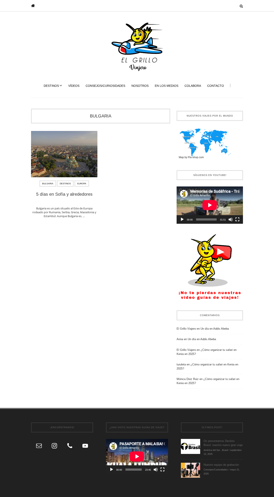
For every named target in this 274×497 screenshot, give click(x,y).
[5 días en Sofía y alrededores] (64, 155)
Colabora (193, 85)
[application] (210, 205)
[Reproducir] (182, 219)
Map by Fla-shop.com (191, 157)
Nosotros (140, 85)
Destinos (51, 85)
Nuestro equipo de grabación (221, 464)
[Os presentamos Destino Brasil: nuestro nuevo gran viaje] (190, 446)
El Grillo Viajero (186, 328)
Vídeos (73, 85)
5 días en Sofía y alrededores (64, 194)
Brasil (225, 450)
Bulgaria (100, 116)
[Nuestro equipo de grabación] (190, 469)
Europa (81, 183)
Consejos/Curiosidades (105, 85)
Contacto (215, 85)
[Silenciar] (230, 219)
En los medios (166, 85)
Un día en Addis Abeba (215, 328)
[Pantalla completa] (237, 219)
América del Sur (212, 450)
